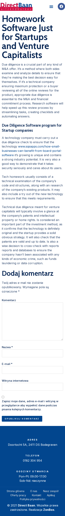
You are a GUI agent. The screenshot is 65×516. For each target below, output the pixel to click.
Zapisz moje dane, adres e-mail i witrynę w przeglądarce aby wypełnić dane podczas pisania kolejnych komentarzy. (30, 405)
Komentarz (9, 300)
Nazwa (7, 347)
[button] (51, 7)
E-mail (7, 364)
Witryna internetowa (15, 380)
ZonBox (48, 509)
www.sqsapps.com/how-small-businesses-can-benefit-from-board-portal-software (32, 151)
